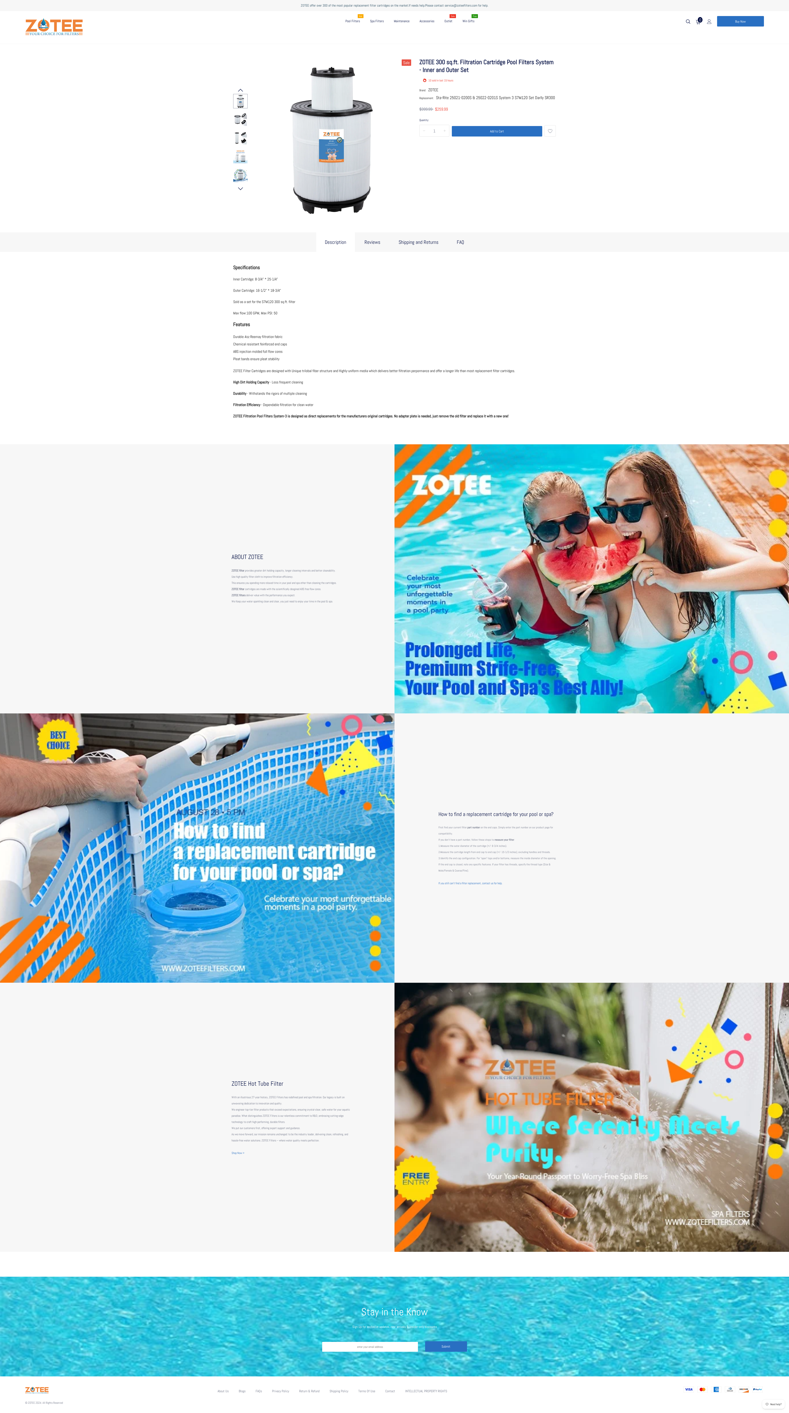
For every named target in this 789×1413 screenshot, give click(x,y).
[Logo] (80, 26)
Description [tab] (335, 242)
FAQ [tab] (460, 242)
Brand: (422, 90)
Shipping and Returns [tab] (418, 242)
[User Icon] (709, 22)
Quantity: (424, 120)
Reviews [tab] (372, 242)
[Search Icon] (688, 22)
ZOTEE (433, 90)
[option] (331, 138)
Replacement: (426, 98)
